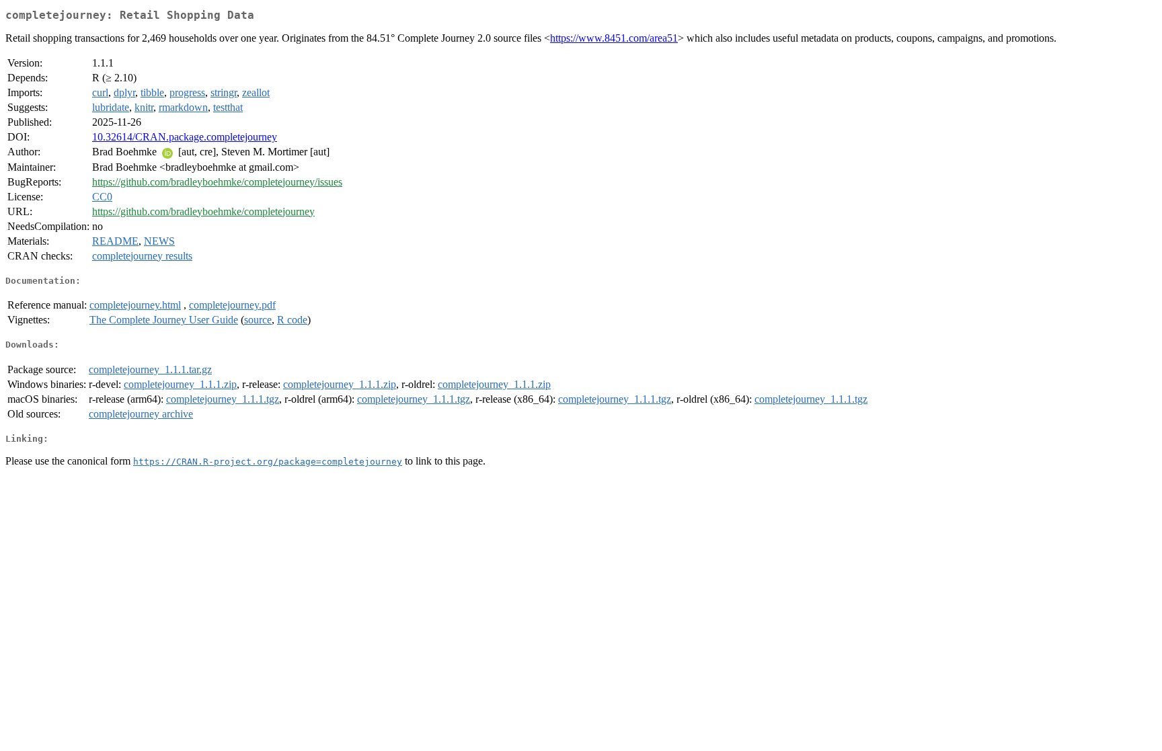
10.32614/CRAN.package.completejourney (184, 137)
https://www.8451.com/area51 (614, 38)
